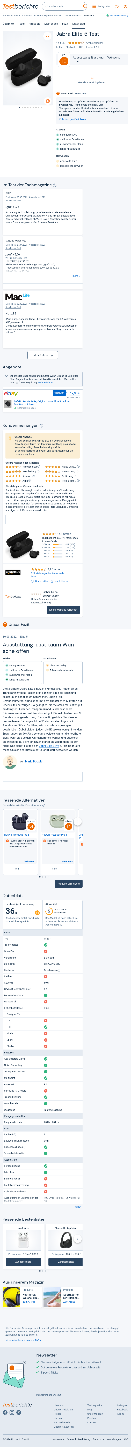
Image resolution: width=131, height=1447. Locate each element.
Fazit (65, 23)
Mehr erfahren (45, 382)
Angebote (34, 23)
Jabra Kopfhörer (72, 15)
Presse (57, 1413)
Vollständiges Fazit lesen (72, 119)
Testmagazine (94, 1405)
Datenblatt (78, 23)
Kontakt (91, 1422)
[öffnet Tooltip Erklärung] (54, 185)
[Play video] (48, 101)
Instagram (122, 1405)
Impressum (58, 1439)
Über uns (58, 1405)
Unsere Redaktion (63, 1409)
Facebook (122, 1409)
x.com (120, 1413)
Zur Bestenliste (25, 1262)
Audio (17, 15)
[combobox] (62, 6)
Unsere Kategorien (64, 1426)
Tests (21, 23)
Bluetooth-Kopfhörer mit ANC (48, 15)
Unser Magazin (95, 1413)
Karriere (58, 1418)
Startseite (7, 15)
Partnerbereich (62, 1422)
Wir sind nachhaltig (119, 15)
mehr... (76, 276)
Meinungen (51, 23)
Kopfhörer (27, 15)
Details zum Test (13, 248)
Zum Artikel (29, 1301)
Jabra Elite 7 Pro (49, 745)
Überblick (8, 23)
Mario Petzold (33, 761)
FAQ (89, 1409)
